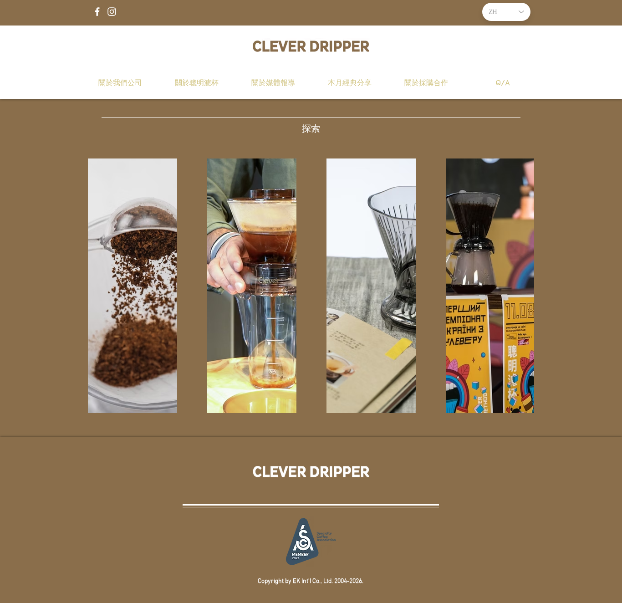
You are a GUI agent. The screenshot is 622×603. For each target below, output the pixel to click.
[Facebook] (97, 11)
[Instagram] (111, 11)
